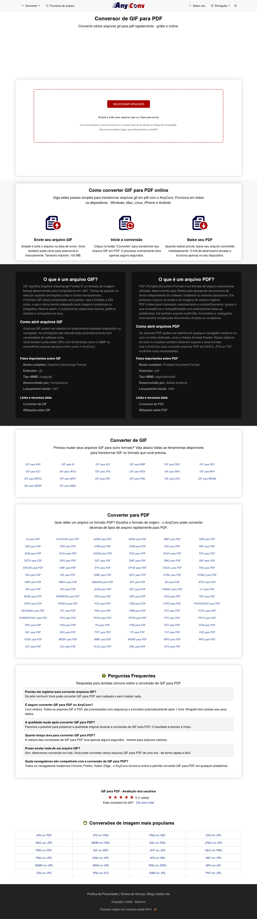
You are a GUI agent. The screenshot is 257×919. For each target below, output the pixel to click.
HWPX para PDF (68, 582)
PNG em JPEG (157, 865)
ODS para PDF (172, 596)
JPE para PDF (33, 589)
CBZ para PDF (33, 546)
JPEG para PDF (207, 582)
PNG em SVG (157, 835)
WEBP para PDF (68, 639)
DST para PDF (103, 560)
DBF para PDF (207, 546)
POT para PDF (172, 610)
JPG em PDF (44, 835)
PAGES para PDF (68, 603)
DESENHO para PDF (33, 610)
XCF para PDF (33, 646)
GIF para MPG (68, 478)
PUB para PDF (137, 625)
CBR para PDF (207, 539)
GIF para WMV (68, 485)
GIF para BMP (137, 464)
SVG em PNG (157, 843)
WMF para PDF (102, 639)
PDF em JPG (213, 873)
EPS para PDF (103, 567)
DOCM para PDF (103, 553)
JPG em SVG (157, 858)
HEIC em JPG (44, 843)
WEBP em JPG (44, 865)
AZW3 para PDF (103, 539)
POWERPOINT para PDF (33, 618)
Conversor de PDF (151, 404)
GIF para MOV (137, 471)
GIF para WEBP (33, 485)
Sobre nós (163, 894)
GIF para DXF (207, 464)
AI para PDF (33, 539)
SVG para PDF (68, 632)
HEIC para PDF (137, 575)
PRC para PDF (33, 625)
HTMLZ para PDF (207, 575)
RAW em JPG (157, 873)
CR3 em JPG (213, 835)
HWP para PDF (33, 582)
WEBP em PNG (100, 843)
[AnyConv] (128, 5)
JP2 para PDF (172, 582)
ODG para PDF (102, 596)
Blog (151, 894)
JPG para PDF (68, 589)
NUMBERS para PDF (68, 596)
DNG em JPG (101, 858)
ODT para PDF (207, 596)
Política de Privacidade (102, 894)
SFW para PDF (207, 625)
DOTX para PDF (33, 560)
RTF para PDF (172, 625)
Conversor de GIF (35, 404)
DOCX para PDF (172, 553)
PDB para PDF (137, 603)
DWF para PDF (137, 560)
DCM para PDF (33, 553)
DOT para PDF (207, 553)
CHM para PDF (137, 546)
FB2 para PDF (33, 575)
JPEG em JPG (213, 843)
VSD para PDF (207, 632)
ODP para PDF (137, 596)
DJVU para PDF (68, 553)
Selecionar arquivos (128, 104)
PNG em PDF (44, 850)
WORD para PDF (137, 639)
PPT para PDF (172, 618)
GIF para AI (68, 464)
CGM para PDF (102, 546)
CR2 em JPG (44, 873)
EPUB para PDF (137, 567)
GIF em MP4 (100, 850)
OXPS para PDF (33, 603)
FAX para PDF (207, 567)
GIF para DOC (172, 464)
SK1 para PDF (33, 632)
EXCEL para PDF (172, 567)
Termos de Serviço (132, 894)
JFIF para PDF (137, 582)
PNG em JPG (44, 858)
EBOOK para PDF (33, 567)
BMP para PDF (172, 539)
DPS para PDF (68, 560)
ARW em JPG (101, 865)
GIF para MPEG (33, 478)
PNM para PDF (137, 610)
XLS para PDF (68, 646)
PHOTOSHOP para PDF (207, 603)
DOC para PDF (137, 553)
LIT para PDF (207, 589)
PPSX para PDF (103, 618)
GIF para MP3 (172, 471)
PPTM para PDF (137, 618)
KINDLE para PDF (172, 589)
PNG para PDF (102, 610)
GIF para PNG (137, 478)
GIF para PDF (102, 478)
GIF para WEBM (207, 478)
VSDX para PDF (33, 639)
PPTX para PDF (207, 618)
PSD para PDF (68, 625)
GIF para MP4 (207, 471)
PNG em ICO (101, 873)
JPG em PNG (101, 835)
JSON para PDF (102, 589)
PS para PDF (102, 625)
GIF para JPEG (67, 471)
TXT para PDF (172, 632)
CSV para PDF (172, 546)
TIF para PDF (137, 632)
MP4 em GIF (213, 865)
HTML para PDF (172, 575)
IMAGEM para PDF (102, 582)
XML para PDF (137, 646)
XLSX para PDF (102, 646)
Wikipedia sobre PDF (153, 410)
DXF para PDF (207, 560)
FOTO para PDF (172, 603)
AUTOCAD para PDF (67, 539)
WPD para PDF (172, 639)
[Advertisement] (128, 158)
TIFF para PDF (102, 632)
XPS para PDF (172, 646)
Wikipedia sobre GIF (36, 410)
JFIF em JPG (157, 850)
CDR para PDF (68, 546)
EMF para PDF (68, 567)
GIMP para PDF (102, 575)
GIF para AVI (103, 464)
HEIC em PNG (213, 850)
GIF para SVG (172, 478)
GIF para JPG (102, 471)
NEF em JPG (213, 858)
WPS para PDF (207, 639)
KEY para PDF (137, 589)
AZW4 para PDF (137, 539)
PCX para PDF (103, 603)
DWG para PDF (172, 560)
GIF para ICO (33, 471)
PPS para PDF (68, 618)
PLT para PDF (68, 610)
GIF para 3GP (33, 464)
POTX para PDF (207, 610)
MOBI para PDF (33, 596)
